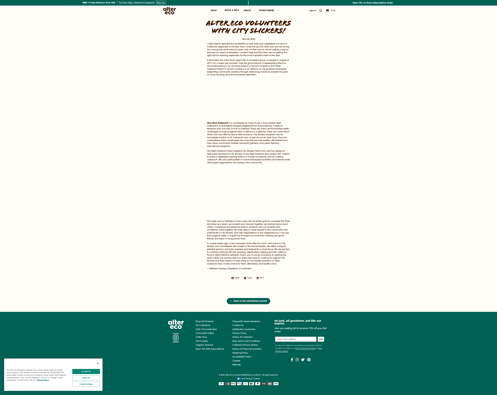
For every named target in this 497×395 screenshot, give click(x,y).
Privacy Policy (239, 333)
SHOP (214, 11)
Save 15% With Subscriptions (210, 349)
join (321, 339)
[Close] (98, 363)
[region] (53, 374)
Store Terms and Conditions (246, 341)
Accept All (86, 371)
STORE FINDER (266, 11)
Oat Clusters (202, 341)
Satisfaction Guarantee (243, 329)
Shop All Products (204, 322)
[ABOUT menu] (253, 10)
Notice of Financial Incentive (246, 349)
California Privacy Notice (245, 345)
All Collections (203, 325)
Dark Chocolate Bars (206, 329)
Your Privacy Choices (250, 379)
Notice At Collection (242, 337)
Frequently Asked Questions (246, 322)
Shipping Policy (240, 353)
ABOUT (247, 11)
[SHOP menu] (219, 10)
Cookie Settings (86, 384)
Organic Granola (204, 345)
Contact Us (237, 325)
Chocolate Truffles (205, 333)
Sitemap (236, 365)
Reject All (86, 378)
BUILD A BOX (232, 10)
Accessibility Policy (241, 357)
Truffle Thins (201, 337)
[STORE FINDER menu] (276, 10)
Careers (236, 361)
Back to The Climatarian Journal (250, 301)
